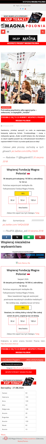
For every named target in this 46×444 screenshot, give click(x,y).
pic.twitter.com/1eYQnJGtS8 (15, 224)
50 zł (22, 200)
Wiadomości (6, 107)
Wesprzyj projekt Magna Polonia (23, 43)
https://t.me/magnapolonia (22, 368)
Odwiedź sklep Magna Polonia (23, 38)
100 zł (33, 200)
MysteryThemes (23, 441)
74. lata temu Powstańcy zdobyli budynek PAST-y (11, 359)
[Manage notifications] (6, 438)
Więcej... (3, 434)
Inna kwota (23, 207)
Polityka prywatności (29, 439)
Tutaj (37, 212)
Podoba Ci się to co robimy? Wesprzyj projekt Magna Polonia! (23, 119)
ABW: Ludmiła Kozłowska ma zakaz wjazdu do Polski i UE (34, 359)
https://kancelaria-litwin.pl (9, 344)
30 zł (12, 200)
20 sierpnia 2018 (35, 231)
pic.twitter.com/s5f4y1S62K (25, 151)
